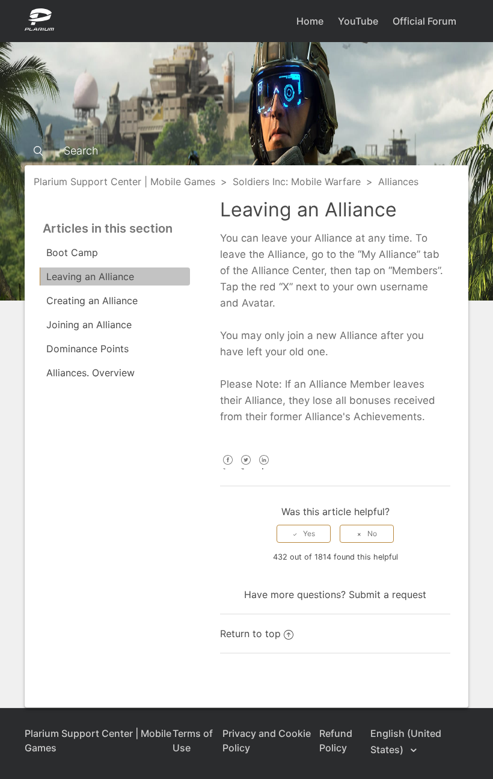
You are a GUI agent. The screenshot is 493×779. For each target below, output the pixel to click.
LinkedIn (263, 468)
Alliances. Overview (90, 373)
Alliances (398, 182)
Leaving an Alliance (90, 276)
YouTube (358, 21)
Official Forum (424, 21)
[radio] (304, 534)
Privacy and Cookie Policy (266, 740)
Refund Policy (335, 740)
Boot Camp (72, 252)
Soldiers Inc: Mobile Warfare (297, 182)
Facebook (227, 468)
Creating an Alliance (92, 301)
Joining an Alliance (89, 325)
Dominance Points (87, 349)
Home (309, 21)
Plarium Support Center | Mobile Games (124, 182)
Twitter (245, 468)
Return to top (250, 634)
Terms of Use (193, 740)
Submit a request (387, 594)
